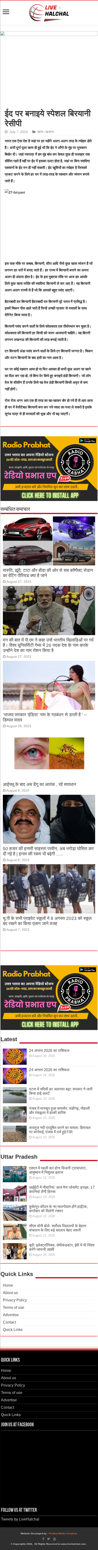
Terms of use (13, 1307)
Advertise (11, 1315)
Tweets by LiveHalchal (20, 1519)
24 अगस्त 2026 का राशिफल (49, 1051)
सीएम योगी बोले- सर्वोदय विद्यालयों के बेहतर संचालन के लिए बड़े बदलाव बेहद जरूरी (57, 1228)
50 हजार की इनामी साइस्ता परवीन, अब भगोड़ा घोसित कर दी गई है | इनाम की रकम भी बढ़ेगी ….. (48, 851)
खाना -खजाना (45, 132)
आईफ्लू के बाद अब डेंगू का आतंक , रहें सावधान (39, 784)
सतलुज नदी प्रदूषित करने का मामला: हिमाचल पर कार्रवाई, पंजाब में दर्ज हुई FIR (60, 1130)
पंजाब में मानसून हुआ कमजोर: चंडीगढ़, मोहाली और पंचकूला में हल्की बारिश (59, 1110)
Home (8, 1285)
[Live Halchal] (49, 12)
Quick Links (13, 1330)
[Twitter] (49, 1539)
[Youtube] (54, 1539)
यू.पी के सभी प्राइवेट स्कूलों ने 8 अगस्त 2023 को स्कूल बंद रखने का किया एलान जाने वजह (47, 921)
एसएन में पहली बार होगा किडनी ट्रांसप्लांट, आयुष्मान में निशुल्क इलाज (58, 1170)
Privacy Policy (15, 1300)
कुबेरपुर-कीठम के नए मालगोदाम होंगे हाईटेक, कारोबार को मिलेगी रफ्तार (58, 1209)
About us (10, 1293)
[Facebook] (43, 1539)
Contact (9, 1322)
